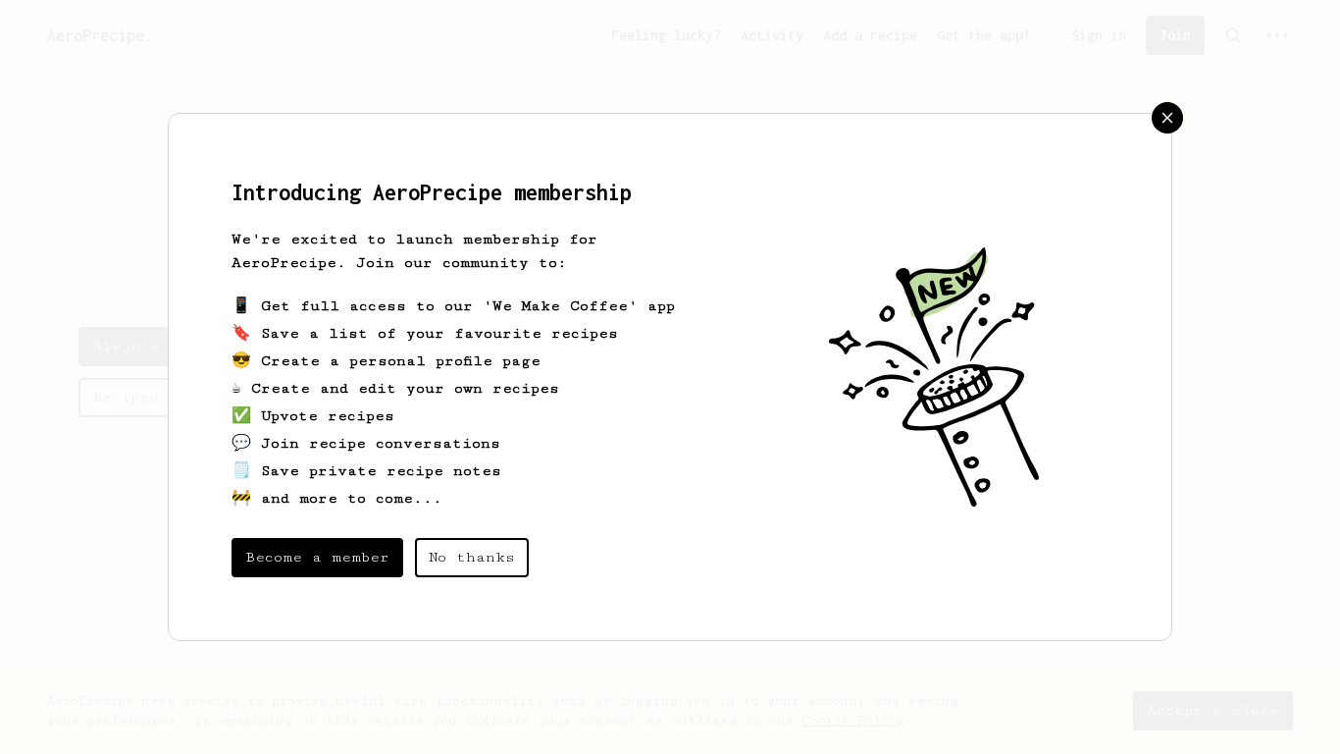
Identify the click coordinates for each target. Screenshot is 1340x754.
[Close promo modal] (1167, 118)
